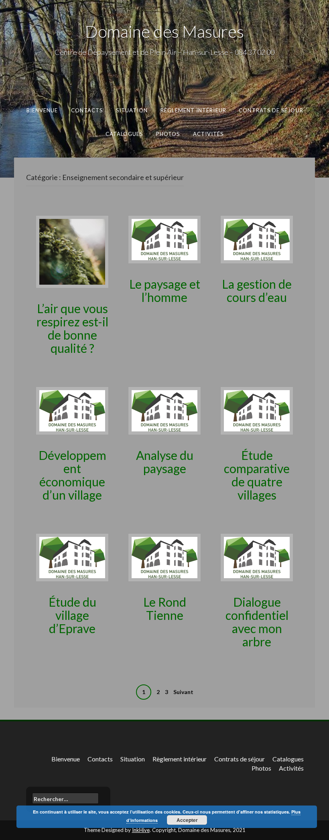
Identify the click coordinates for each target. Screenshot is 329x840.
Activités (208, 133)
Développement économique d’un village (72, 475)
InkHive (141, 830)
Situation (132, 110)
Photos (168, 133)
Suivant (183, 691)
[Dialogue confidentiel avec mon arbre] (257, 556)
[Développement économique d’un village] (72, 410)
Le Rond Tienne (164, 608)
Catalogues (124, 133)
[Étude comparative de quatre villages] (257, 410)
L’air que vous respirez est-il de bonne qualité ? (72, 328)
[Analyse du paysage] (164, 410)
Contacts (87, 110)
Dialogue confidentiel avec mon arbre (256, 622)
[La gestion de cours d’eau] (257, 238)
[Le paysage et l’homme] (164, 238)
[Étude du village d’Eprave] (72, 556)
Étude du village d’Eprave (72, 615)
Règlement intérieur (193, 110)
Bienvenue (42, 110)
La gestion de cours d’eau (257, 290)
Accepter (187, 820)
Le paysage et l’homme (164, 290)
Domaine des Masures (164, 31)
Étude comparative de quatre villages (257, 475)
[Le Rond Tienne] (164, 556)
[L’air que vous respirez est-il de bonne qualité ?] (72, 250)
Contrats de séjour (271, 110)
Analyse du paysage (164, 462)
